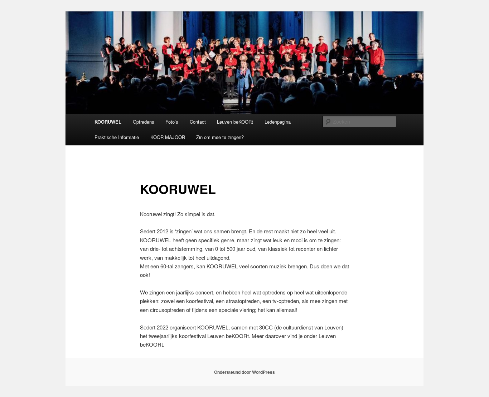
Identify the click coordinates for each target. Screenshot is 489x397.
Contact (198, 121)
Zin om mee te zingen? (220, 137)
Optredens (143, 121)
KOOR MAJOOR (167, 137)
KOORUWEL (108, 121)
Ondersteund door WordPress (244, 372)
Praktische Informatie (117, 137)
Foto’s (171, 121)
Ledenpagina (278, 121)
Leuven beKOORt (235, 121)
